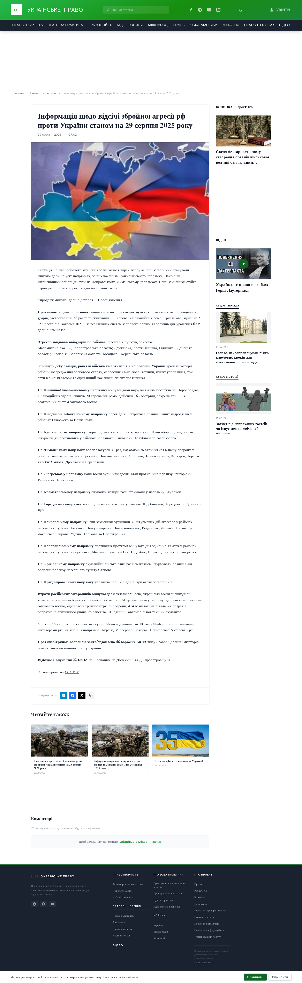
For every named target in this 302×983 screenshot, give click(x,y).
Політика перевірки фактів (210, 910)
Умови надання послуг (207, 936)
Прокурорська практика (167, 893)
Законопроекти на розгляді (128, 884)
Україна (51, 93)
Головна (19, 93)
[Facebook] (191, 10)
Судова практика (163, 900)
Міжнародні (160, 931)
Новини (35, 93)
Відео (118, 945)
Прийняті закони (122, 891)
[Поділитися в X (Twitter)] (81, 695)
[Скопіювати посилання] (91, 695)
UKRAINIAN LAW (203, 25)
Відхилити (280, 977)
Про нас (199, 884)
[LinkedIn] (218, 10)
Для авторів (201, 904)
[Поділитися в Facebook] (72, 695)
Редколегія (200, 891)
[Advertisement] (151, 60)
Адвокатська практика (166, 906)
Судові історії (227, 376)
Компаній (159, 938)
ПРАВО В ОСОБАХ (259, 25)
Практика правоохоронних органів (169, 885)
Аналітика (118, 922)
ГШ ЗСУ (72, 671)
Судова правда (227, 305)
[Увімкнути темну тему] (240, 10)
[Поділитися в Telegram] (63, 695)
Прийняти (255, 977)
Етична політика (204, 917)
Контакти (199, 897)
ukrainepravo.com (203, 961)
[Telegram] (200, 10)
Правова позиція (122, 929)
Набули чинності (123, 897)
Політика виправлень (206, 923)
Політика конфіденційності (210, 930)
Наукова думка (121, 935)
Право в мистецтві (123, 916)
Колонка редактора (234, 107)
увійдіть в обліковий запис (140, 842)
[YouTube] (209, 10)
